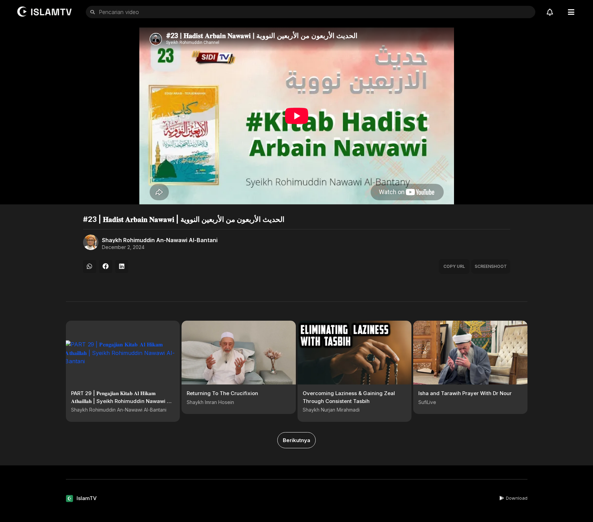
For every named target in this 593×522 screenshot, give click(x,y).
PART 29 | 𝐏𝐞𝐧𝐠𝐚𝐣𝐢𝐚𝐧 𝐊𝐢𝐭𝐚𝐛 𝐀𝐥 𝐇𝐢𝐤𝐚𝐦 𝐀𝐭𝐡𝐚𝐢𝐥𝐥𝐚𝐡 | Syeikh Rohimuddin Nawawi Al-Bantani (122, 401)
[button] (89, 266)
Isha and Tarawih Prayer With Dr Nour (465, 393)
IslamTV (87, 498)
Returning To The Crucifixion (222, 393)
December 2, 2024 (123, 247)
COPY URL (454, 266)
